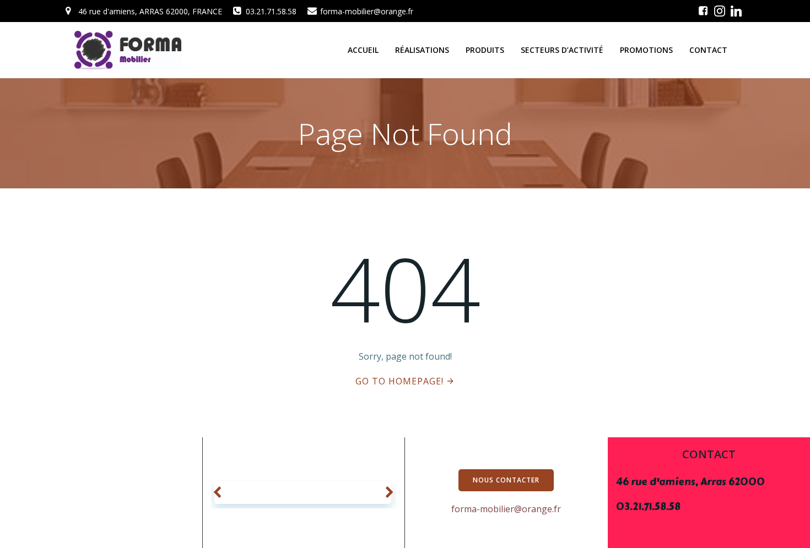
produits (485, 50)
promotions (646, 50)
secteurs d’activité (562, 50)
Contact (708, 50)
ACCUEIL (363, 50)
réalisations (422, 50)
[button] (217, 493)
